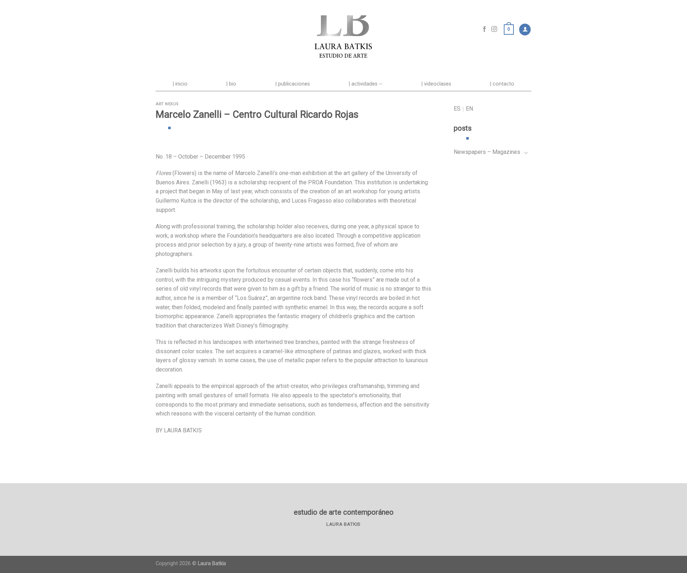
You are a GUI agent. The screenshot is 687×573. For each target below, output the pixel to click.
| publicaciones (293, 84)
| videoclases (436, 84)
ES (457, 108)
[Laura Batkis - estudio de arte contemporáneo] (343, 29)
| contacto (502, 84)
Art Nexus (167, 104)
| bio (231, 84)
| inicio (180, 84)
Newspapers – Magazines (487, 152)
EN (469, 108)
